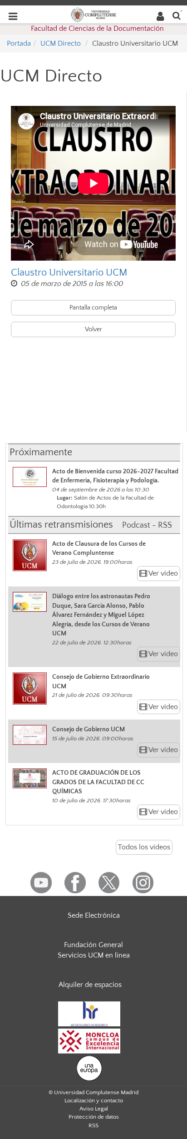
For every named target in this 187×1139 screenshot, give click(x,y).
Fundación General (93, 945)
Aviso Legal (93, 1109)
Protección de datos (94, 1117)
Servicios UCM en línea (94, 955)
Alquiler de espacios (90, 985)
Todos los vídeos (144, 847)
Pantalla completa (93, 307)
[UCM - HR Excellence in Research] (89, 1014)
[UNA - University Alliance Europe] (89, 1068)
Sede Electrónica (94, 915)
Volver (93, 329)
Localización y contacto (93, 1100)
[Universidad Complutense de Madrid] (93, 14)
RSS (93, 1125)
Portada (19, 43)
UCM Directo (60, 43)
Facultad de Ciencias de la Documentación (97, 28)
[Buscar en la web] (176, 15)
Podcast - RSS (147, 525)
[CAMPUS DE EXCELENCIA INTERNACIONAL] (89, 1041)
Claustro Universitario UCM (69, 272)
